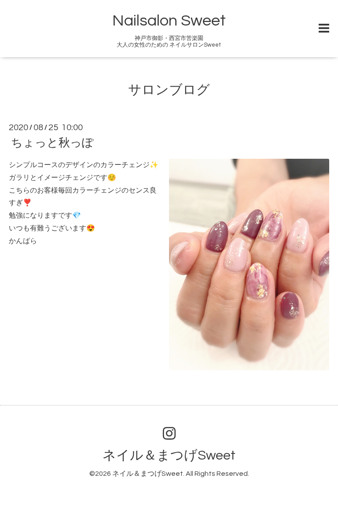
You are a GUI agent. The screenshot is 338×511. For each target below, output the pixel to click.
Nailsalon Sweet (169, 20)
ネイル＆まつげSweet (169, 455)
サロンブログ (169, 90)
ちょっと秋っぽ (52, 143)
